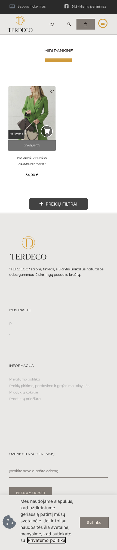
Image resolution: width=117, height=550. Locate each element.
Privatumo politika (46, 540)
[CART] (85, 24)
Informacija (21, 366)
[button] (69, 24)
